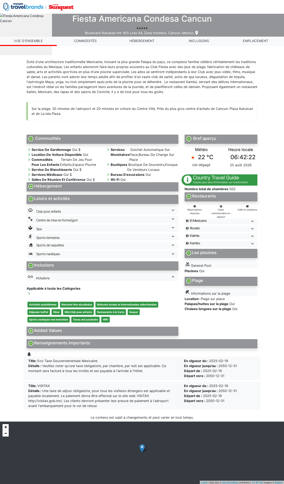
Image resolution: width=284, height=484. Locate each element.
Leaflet (204, 482)
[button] (102, 138)
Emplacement (255, 41)
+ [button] (5, 427)
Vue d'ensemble (28, 41)
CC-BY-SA (257, 482)
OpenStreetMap (230, 482)
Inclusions (199, 41)
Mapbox (279, 482)
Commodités (85, 41)
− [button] (5, 433)
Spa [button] (35, 228)
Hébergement (142, 41)
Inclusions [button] (38, 277)
